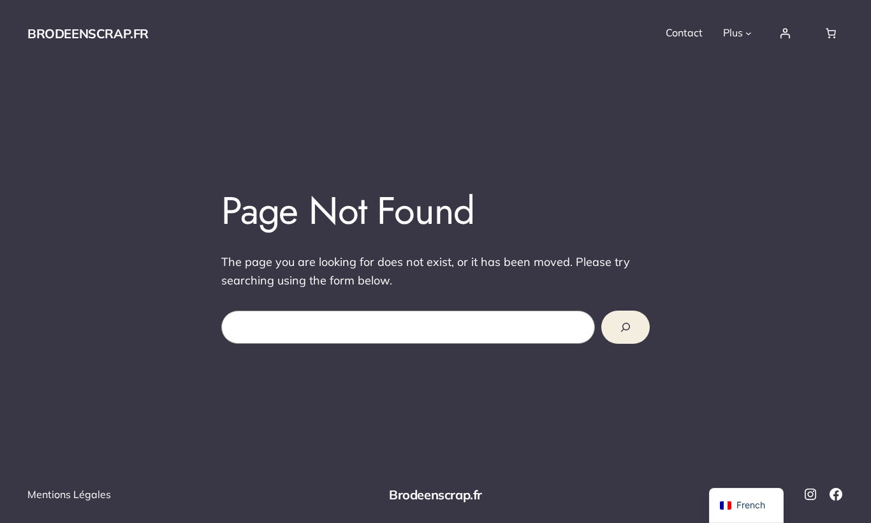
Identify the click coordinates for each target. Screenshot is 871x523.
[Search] (625, 327)
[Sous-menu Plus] (748, 33)
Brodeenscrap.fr (88, 33)
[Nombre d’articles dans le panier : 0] (831, 33)
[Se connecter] (785, 33)
